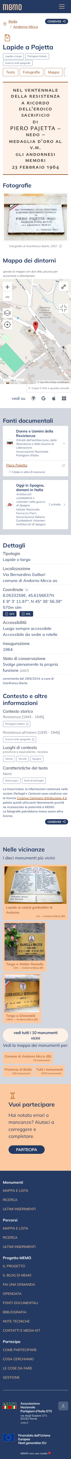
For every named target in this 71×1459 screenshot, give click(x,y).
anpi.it (24, 1422)
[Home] (12, 6)
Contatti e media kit (21, 1330)
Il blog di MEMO (17, 1275)
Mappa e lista (16, 1191)
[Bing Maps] (64, 398)
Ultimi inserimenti (19, 1210)
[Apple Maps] (54, 398)
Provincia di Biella (18, 1071)
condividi (55, 21)
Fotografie (31, 72)
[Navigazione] (61, 6)
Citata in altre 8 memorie (28, 472)
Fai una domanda (19, 1284)
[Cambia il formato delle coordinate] (26, 590)
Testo (10, 72)
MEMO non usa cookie (33, 1453)
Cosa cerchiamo (18, 1359)
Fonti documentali (20, 1303)
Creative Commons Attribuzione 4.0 (42, 798)
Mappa (53, 72)
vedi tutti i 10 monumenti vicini (36, 1035)
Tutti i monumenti (49, 1071)
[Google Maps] (43, 398)
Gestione (11, 1377)
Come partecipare (20, 1350)
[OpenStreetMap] (33, 398)
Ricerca (17, 1201)
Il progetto (14, 1266)
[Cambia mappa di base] (7, 313)
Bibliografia (14, 1312)
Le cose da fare (17, 1368)
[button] (60, 246)
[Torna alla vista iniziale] (64, 308)
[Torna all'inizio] (63, 1406)
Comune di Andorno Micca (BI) (28, 1057)
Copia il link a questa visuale (50, 388)
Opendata (12, 1293)
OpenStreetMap (48, 382)
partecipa (30, 1149)
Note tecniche (16, 1321)
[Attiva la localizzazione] (7, 325)
